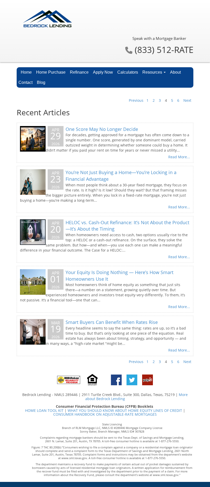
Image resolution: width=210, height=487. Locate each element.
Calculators (127, 72)
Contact (25, 82)
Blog (41, 82)
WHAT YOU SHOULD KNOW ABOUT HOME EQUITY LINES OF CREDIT (125, 410)
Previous (136, 100)
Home (26, 72)
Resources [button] (152, 72)
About (175, 72)
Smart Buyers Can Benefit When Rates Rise (112, 322)
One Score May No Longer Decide (102, 129)
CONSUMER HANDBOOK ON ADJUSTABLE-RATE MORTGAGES (105, 414)
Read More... (179, 156)
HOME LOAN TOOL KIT (44, 410)
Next (187, 100)
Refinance (79, 72)
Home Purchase (51, 72)
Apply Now (103, 72)
